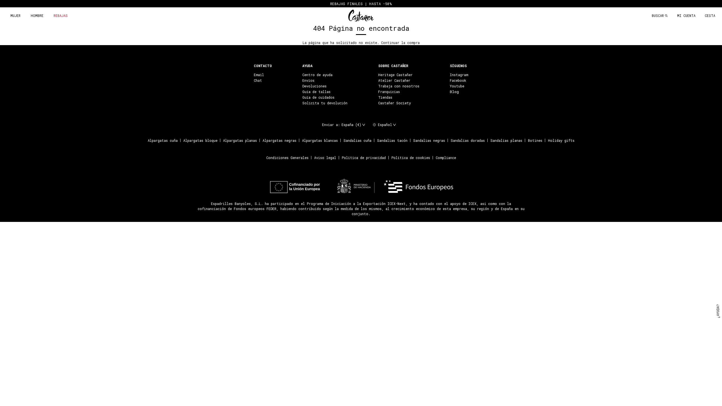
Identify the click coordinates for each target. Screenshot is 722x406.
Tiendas (385, 97)
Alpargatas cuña (163, 140)
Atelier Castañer (394, 80)
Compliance (446, 157)
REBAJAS (61, 15)
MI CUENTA (686, 15)
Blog (454, 91)
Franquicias (389, 91)
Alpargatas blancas (320, 140)
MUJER (15, 15)
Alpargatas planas (240, 140)
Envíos (308, 80)
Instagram (459, 74)
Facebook (458, 80)
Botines (535, 140)
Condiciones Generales (287, 157)
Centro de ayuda (317, 74)
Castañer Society (394, 103)
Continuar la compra (400, 42)
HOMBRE (37, 15)
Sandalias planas (506, 140)
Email (259, 74)
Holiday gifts (561, 140)
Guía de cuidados (318, 97)
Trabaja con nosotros (398, 86)
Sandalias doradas (468, 140)
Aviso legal (325, 157)
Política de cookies (410, 157)
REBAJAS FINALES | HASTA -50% (361, 3)
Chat (258, 80)
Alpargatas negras (279, 140)
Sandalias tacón (392, 140)
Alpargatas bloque (200, 140)
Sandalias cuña (357, 140)
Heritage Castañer (395, 74)
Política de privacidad (364, 157)
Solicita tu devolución (324, 103)
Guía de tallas (316, 91)
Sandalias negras (429, 140)
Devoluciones (314, 86)
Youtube (457, 86)
